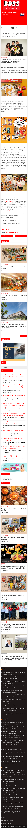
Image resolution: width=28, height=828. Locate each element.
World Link (5, 767)
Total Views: (5, 478)
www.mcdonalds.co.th (8, 211)
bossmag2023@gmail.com (7, 820)
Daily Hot (5, 669)
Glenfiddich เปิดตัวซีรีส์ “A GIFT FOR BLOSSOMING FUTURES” (14, 296)
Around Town (4, 654)
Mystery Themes (21, 826)
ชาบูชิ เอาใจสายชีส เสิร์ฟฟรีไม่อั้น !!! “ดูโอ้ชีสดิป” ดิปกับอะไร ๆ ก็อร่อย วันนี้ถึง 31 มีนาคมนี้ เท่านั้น (13, 567)
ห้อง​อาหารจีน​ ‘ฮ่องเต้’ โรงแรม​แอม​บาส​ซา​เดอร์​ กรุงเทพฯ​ (13, 267)
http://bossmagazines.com (12, 232)
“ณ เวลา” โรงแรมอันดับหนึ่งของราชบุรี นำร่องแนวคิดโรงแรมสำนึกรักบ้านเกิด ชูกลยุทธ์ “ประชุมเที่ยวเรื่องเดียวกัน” (13, 326)
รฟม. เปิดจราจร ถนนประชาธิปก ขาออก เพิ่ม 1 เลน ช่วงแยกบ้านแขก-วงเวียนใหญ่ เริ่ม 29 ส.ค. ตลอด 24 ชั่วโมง (14, 405)
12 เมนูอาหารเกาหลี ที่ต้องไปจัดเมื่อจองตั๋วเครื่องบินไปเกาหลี (14, 509)
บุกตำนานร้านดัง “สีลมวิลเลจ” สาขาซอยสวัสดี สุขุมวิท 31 (12, 596)
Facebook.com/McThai (8, 201)
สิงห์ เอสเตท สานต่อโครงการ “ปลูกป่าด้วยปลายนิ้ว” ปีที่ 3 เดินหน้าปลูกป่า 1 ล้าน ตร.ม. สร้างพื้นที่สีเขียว (8, 236)
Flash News (3, 621)
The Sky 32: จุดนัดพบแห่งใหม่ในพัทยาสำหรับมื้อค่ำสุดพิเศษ (13, 538)
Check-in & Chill (4, 57)
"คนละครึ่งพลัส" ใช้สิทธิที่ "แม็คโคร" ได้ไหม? (12, 749)
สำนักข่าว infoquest (7, 370)
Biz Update (5, 719)
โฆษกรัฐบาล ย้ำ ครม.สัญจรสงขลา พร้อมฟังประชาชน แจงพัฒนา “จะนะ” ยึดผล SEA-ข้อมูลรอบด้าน (14, 376)
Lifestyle (3, 564)
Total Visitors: (6, 479)
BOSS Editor (12, 64)
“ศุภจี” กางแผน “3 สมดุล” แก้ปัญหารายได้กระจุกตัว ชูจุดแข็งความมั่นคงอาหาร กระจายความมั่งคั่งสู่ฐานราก (14, 386)
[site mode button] (12, 28)
